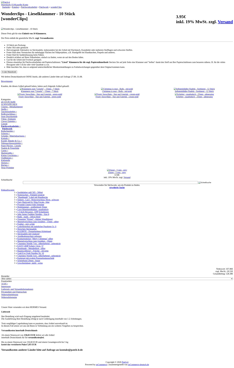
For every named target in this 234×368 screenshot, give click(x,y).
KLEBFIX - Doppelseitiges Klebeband (34, 231)
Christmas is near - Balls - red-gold (117, 91)
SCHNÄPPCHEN (9, 104)
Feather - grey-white (26, 224)
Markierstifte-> (7, 153)
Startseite (6, 7)
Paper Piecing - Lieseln (11, 146)
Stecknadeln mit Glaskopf (28, 234)
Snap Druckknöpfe (9, 116)
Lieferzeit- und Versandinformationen (17, 289)
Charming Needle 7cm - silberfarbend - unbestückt (39, 243)
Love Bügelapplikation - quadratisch (32, 209)
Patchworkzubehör (29, 7)
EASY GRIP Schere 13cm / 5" (30, 246)
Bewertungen (7, 81)
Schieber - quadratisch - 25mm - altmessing (194, 97)
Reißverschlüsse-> (9, 114)
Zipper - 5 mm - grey (117, 172)
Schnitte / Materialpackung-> (13, 136)
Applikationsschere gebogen (29, 236)
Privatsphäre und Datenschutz (14, 292)
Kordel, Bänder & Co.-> (11, 141)
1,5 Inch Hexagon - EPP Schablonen (33, 212)
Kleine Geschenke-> (10, 155)
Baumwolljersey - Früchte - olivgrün (32, 251)
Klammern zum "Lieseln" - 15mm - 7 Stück (39, 91)
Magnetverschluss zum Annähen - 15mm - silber (38, 221)
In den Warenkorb (9, 72)
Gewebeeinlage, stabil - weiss (30, 263)
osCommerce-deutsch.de (138, 364)
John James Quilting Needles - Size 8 (33, 214)
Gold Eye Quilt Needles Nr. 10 (30, 253)
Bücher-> (5, 165)
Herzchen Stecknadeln (27, 229)
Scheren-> (5, 133)
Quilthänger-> (7, 158)
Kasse (17, 5)
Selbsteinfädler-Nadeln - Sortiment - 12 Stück (194, 91)
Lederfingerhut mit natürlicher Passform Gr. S (36, 226)
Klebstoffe (5, 160)
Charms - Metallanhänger (12, 107)
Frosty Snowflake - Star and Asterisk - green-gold (40, 97)
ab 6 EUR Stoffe (8, 102)
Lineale (4, 124)
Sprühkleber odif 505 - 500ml (30, 192)
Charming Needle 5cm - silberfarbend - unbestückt (39, 256)
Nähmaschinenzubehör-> (12, 143)
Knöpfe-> (5, 138)
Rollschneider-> (8, 131)
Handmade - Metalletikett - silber (31, 248)
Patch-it (125, 362)
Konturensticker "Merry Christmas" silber (35, 239)
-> (11, 126)
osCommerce (101, 364)
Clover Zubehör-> (9, 121)
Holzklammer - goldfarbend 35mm (32, 207)
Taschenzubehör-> (9, 111)
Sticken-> (5, 163)
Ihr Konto (24, 5)
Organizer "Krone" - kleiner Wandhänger (35, 219)
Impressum (6, 286)
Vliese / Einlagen (8, 119)
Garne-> (4, 150)
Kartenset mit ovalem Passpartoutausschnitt (35, 258)
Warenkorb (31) (8, 5)
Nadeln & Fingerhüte (10, 148)
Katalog (15, 7)
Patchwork (43, 7)
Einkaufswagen (7, 190)
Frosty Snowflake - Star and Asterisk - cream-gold (117, 97)
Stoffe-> (4, 109)
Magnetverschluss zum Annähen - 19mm (34, 241)
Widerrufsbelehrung (9, 294)
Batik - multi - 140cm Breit (28, 217)
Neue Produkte (7, 167)
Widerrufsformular (9, 297)
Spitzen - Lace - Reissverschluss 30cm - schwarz (38, 200)
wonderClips (56, 7)
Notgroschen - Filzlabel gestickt (30, 195)
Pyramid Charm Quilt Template (30, 204)
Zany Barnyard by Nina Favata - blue (33, 202)
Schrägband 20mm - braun (28, 260)
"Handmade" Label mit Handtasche (32, 197)
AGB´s (4, 284)
